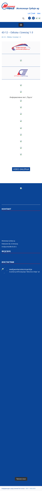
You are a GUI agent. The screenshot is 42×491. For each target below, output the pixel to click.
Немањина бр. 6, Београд (10, 244)
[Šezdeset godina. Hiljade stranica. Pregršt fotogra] (21, 389)
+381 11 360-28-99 (30, 488)
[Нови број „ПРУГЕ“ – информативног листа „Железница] (21, 280)
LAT (29, 13)
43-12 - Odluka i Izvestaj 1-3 (11, 37)
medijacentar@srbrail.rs (9, 247)
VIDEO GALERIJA (21, 169)
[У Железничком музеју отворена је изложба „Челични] (21, 334)
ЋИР (33, 13)
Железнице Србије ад (8, 241)
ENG (38, 13)
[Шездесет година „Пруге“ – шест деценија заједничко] (21, 436)
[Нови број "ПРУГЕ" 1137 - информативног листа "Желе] (21, 290)
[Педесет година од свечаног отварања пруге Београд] (21, 377)
